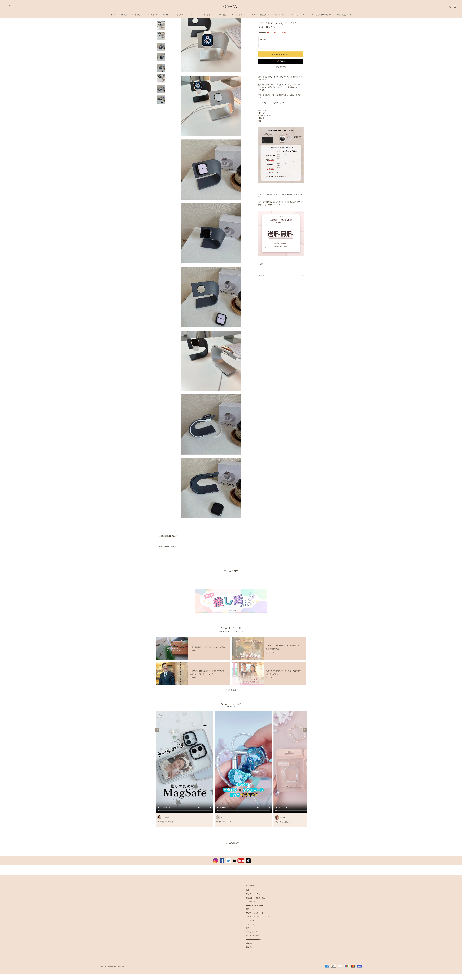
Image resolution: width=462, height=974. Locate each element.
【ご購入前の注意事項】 (167, 536)
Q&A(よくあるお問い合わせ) (322, 15)
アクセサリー (250, 924)
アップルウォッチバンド (254, 913)
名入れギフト (181, 15)
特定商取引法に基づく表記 (255, 898)
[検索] (10, 6)
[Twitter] (268, 264)
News (305, 15)
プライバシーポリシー (254, 894)
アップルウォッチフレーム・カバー (258, 917)
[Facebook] (265, 264)
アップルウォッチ (151, 15)
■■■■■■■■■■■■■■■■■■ (254, 939)
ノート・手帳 (205, 15)
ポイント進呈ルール (344, 15)
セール (193, 15)
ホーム (113, 15)
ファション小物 (236, 15)
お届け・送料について (166, 546)
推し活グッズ (265, 15)
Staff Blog (294, 15)
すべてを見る (231, 690)
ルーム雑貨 (251, 15)
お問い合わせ (251, 901)
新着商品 (124, 15)
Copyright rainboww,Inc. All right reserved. (112, 966)
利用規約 (249, 943)
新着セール (250, 909)
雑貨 (247, 928)
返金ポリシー (251, 947)
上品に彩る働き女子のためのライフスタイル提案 (207, 647)
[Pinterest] (271, 264)
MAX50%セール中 (252, 936)
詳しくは (262, 275)
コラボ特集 (136, 15)
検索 (247, 890)
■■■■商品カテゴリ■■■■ (254, 905)
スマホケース (167, 15)
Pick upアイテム (280, 15)
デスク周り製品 (220, 15)
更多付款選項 (281, 67)
